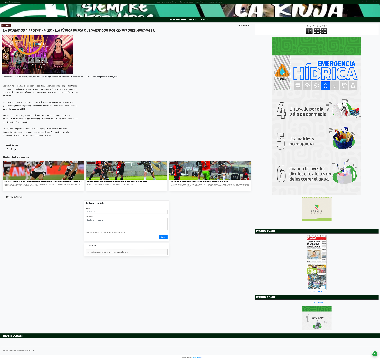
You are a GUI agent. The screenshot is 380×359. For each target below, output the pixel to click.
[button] (363, 2)
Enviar (163, 237)
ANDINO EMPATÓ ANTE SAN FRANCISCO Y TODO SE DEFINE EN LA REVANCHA (199, 182)
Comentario (89, 216)
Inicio (172, 19)
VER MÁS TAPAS (316, 292)
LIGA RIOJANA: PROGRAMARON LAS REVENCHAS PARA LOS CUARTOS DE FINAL (117, 182)
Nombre (88, 208)
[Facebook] (370, 2)
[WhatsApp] (367, 2)
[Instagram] (374, 2)
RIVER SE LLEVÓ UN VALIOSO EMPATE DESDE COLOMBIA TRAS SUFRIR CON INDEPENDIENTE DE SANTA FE (43, 182)
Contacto (203, 19)
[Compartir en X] (11, 149)
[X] (377, 2)
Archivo (193, 19)
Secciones (181, 19)
